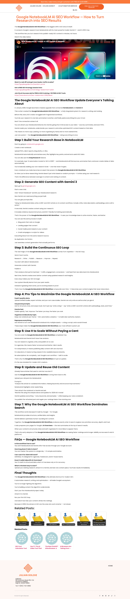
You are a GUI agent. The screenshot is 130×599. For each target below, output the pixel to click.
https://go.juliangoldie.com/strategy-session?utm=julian (34, 90)
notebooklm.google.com (35, 144)
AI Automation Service (68, 6)
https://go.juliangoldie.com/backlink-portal (30, 84)
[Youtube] (102, 595)
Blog (75, 10)
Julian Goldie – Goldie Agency (42, 6)
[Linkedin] (105, 595)
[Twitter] (108, 595)
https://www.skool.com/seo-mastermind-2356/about (33, 95)
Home (110, 566)
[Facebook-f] (99, 595)
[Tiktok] (111, 595)
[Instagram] (114, 595)
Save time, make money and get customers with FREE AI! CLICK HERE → (65, 2)
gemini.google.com (28, 186)
